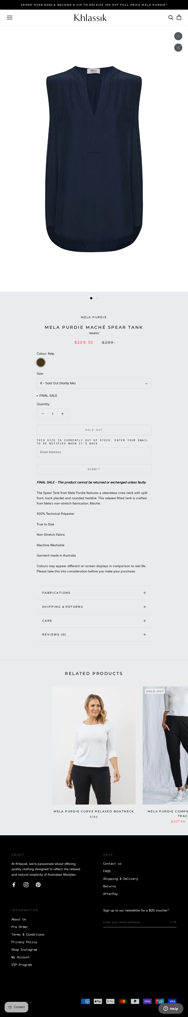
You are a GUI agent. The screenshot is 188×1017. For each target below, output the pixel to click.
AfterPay (110, 894)
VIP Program (21, 965)
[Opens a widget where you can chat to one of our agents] (170, 1009)
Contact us (112, 864)
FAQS (107, 871)
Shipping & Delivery (120, 879)
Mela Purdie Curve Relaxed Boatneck (94, 811)
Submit (94, 469)
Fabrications (56, 592)
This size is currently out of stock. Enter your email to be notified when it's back (93, 442)
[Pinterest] (38, 884)
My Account (20, 957)
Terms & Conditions (27, 935)
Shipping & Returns (62, 606)
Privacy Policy (24, 942)
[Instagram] (26, 884)
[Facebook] (13, 884)
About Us (18, 919)
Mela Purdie (94, 317)
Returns (109, 886)
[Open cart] (179, 17)
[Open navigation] (9, 18)
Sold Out (93, 430)
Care (47, 620)
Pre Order (19, 927)
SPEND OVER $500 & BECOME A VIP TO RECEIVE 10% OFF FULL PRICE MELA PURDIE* (94, 4)
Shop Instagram (24, 950)
